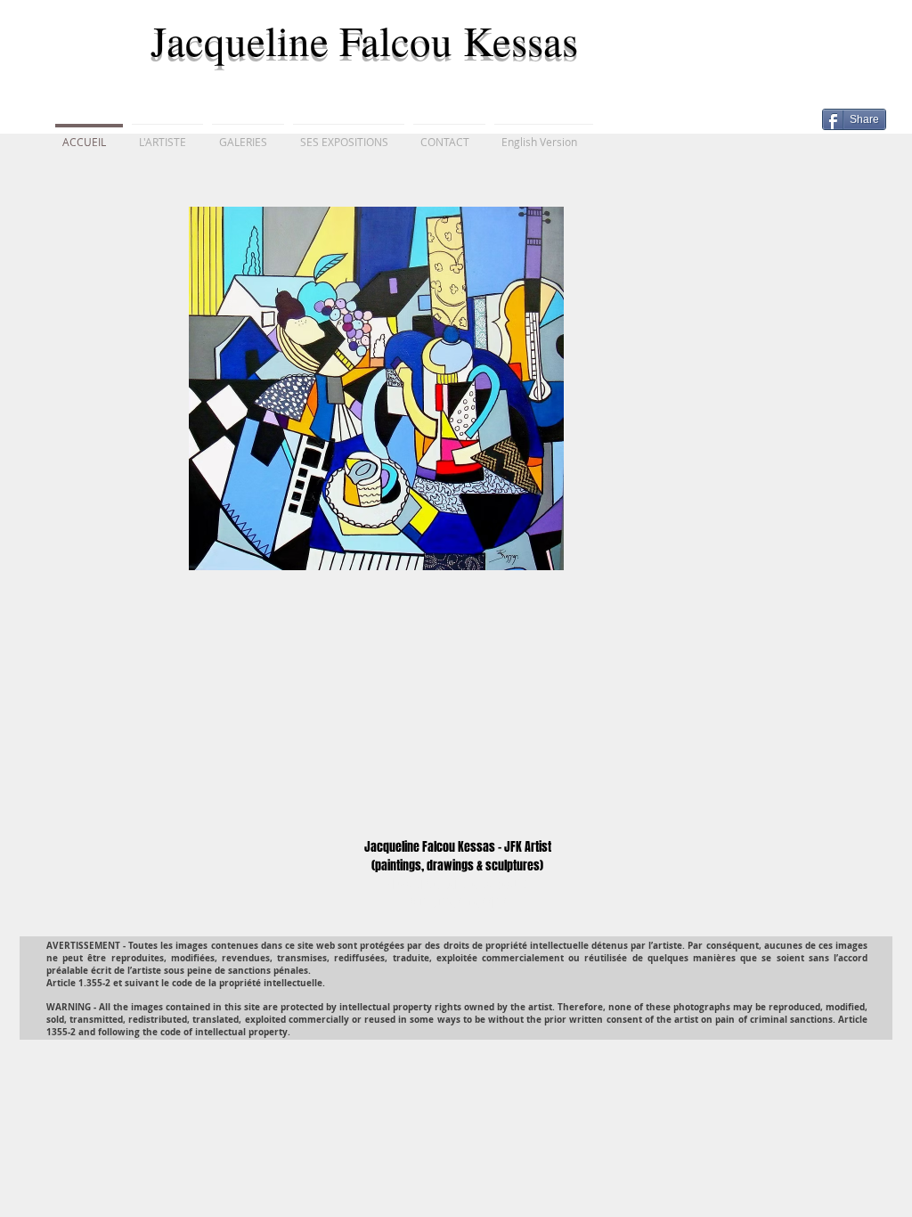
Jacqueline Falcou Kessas (371, 40)
